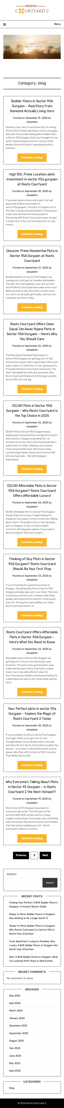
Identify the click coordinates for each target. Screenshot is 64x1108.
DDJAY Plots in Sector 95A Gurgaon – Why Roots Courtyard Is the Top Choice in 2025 (32, 411)
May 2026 (14, 995)
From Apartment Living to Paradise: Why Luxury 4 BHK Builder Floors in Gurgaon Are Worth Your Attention (33, 945)
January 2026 (17, 1018)
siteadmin (32, 121)
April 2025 (15, 1070)
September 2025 (18, 1033)
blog (11, 1087)
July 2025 (14, 1048)
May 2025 (14, 1063)
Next (45, 855)
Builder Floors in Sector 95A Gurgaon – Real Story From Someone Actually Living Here (32, 106)
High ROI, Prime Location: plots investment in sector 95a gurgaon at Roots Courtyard (32, 179)
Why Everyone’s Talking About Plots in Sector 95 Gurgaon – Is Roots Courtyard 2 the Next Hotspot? (32, 787)
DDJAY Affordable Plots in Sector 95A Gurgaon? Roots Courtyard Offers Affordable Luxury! (32, 491)
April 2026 (15, 1003)
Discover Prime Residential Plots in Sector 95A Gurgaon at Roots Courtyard (32, 256)
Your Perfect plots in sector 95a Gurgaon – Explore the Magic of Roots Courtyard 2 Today (32, 714)
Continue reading (32, 157)
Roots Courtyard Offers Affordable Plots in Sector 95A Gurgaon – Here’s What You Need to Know (32, 637)
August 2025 (16, 1040)
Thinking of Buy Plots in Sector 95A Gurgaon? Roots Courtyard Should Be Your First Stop (32, 564)
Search (11, 874)
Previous (21, 855)
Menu (57, 24)
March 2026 (16, 1010)
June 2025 (15, 1055)
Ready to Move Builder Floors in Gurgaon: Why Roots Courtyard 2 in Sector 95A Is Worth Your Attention (32, 929)
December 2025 (18, 1025)
